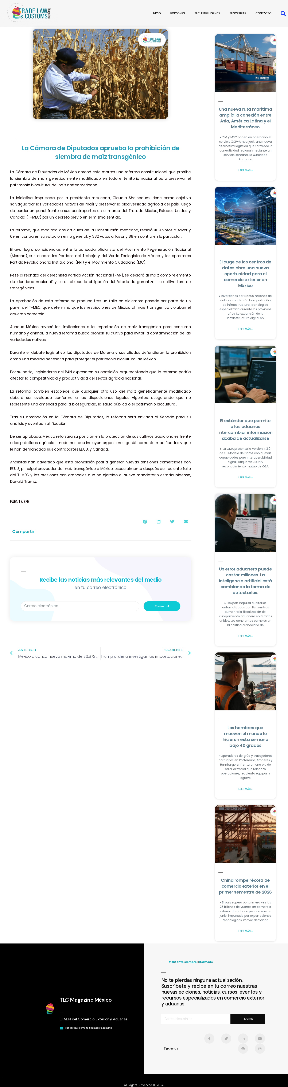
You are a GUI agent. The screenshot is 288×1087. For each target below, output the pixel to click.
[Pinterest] (243, 1049)
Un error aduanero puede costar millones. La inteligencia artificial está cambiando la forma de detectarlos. (245, 581)
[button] (283, 13)
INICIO (157, 13)
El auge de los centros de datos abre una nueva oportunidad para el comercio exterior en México (245, 274)
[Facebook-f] (209, 1038)
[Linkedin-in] (243, 1038)
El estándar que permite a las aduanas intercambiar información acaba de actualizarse (245, 429)
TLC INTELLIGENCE (207, 13)
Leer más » (245, 170)
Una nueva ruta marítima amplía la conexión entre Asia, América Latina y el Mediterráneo (245, 118)
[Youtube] (260, 1038)
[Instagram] (260, 1049)
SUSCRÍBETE (238, 13)
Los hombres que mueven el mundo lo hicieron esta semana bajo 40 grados (245, 736)
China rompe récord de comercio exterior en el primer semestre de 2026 (245, 886)
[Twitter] (226, 1038)
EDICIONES (177, 13)
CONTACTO (263, 13)
